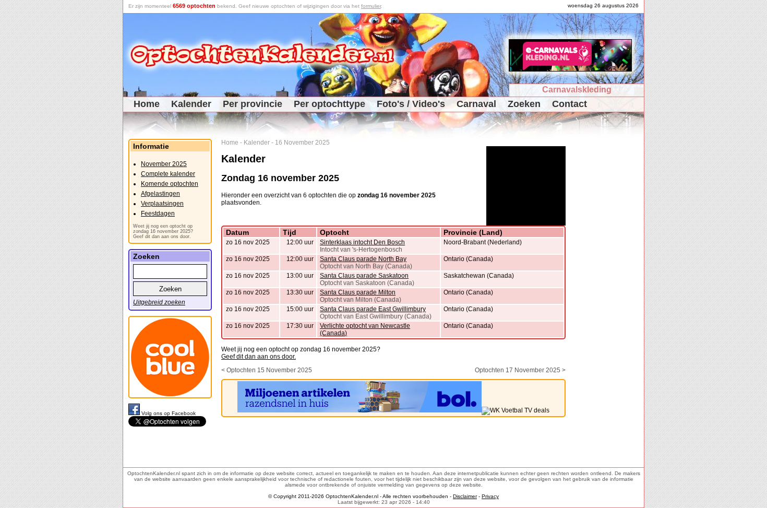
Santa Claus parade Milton (358, 292)
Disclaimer (465, 496)
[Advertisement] (608, 295)
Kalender (191, 104)
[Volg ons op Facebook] (134, 413)
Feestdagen (158, 213)
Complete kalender (168, 174)
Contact (569, 104)
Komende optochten (169, 183)
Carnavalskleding (577, 89)
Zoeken (524, 104)
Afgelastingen (160, 193)
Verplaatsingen (162, 203)
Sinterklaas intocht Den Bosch (362, 242)
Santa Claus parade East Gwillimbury (373, 309)
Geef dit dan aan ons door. (258, 356)
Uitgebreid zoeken (159, 302)
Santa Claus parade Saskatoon (364, 275)
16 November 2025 (302, 142)
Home (147, 104)
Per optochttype (329, 104)
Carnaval (476, 104)
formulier (371, 6)
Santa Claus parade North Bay (363, 259)
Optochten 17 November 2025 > (520, 370)
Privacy (490, 496)
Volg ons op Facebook (168, 413)
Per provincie (252, 104)
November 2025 (164, 164)
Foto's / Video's (411, 104)
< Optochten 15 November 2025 (266, 370)
